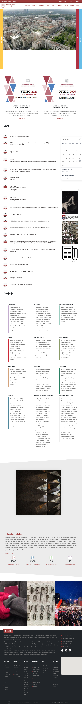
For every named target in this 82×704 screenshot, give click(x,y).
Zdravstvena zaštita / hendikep (27, 675)
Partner (45, 670)
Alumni (6, 689)
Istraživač (45, 668)
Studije (34, 5)
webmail (70, 1)
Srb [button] (78, 1)
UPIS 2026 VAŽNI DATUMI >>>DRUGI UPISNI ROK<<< (60, 106)
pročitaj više (7, 657)
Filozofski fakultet (6, 1)
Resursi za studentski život (26, 688)
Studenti (41, 5)
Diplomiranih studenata (33, 564)
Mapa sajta (60, 702)
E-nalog (60, 1)
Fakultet (27, 5)
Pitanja (54, 702)
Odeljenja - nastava (56, 5)
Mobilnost (35, 686)
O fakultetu (6, 661)
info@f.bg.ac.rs (67, 646)
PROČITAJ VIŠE (9, 553)
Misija (6, 672)
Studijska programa (51, 564)
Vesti (77, 5)
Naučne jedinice (69, 5)
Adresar (7, 687)
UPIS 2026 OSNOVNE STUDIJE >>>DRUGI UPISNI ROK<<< (21, 106)
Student (45, 665)
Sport (25, 680)
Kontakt (14, 1)
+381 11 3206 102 (67, 635)
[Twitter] (66, 650)
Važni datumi (8, 670)
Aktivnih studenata (13, 564)
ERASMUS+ (36, 675)
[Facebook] (62, 650)
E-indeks (65, 1)
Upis (48, 5)
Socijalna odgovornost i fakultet (8, 680)
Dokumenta (7, 685)
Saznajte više (39, 44)
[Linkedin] (70, 650)
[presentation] (81, 603)
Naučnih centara (70, 564)
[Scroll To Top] (79, 702)
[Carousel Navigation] (69, 190)
